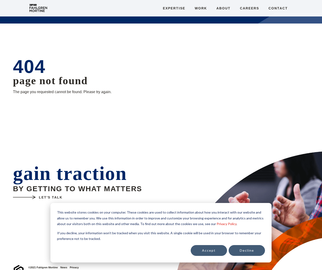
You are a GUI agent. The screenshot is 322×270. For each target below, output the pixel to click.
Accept (209, 250)
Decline (247, 250)
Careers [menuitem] (249, 8)
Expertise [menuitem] (174, 8)
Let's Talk (50, 197)
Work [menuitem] (201, 8)
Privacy (74, 267)
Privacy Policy (226, 224)
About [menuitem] (223, 8)
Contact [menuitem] (278, 8)
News (63, 267)
